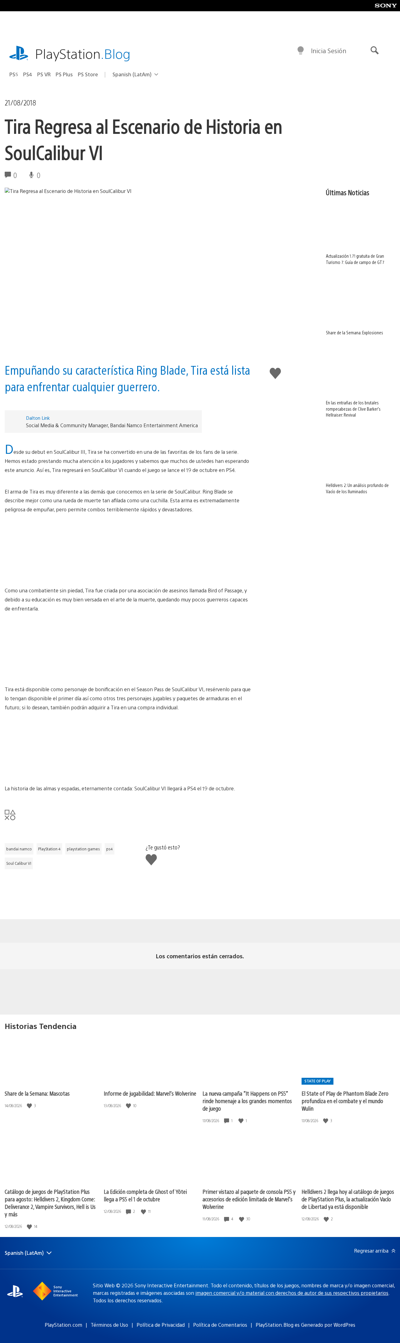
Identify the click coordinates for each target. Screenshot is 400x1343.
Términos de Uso (109, 1324)
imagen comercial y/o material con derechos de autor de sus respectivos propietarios (291, 1293)
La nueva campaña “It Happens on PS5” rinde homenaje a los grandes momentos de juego (247, 1101)
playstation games (83, 848)
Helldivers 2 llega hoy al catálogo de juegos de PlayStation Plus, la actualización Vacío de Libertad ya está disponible (348, 1199)
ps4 (109, 848)
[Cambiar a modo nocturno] (301, 50)
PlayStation (83, 53)
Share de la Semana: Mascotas (37, 1093)
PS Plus (64, 74)
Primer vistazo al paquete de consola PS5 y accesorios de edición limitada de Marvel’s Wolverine (249, 1199)
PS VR (44, 74)
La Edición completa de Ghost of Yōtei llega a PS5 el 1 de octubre (145, 1195)
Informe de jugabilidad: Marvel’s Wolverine (150, 1093)
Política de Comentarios (220, 1324)
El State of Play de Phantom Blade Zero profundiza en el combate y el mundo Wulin (345, 1101)
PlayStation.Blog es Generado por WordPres (305, 1324)
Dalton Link (38, 418)
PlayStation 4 (49, 848)
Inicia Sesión (328, 50)
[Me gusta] (30, 1106)
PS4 (27, 74)
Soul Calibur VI (18, 863)
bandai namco (19, 848)
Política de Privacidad (161, 1324)
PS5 (13, 74)
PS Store (88, 74)
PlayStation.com (63, 1324)
